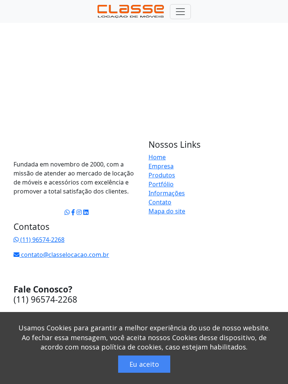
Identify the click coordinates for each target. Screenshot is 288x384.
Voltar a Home (41, 48)
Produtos (161, 175)
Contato (159, 202)
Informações (166, 193)
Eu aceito (144, 364)
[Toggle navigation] (180, 11)
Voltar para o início (60, 149)
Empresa (161, 166)
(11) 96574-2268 (41, 240)
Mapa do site (166, 211)
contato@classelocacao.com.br (64, 254)
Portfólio (161, 184)
